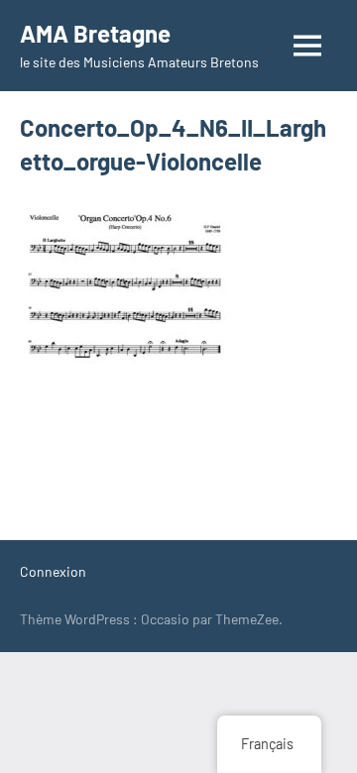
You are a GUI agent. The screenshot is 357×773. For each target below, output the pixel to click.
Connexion (53, 571)
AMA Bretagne (95, 33)
